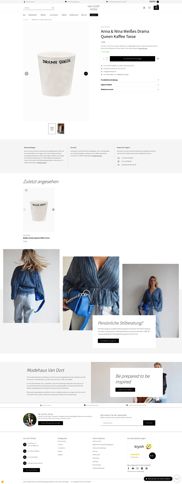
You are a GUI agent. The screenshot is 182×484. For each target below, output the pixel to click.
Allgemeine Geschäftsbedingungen (103, 444)
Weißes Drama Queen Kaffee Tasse (41, 20)
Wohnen (43, 15)
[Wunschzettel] (149, 8)
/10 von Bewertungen (116, 74)
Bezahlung (96, 458)
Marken (64, 15)
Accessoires (54, 15)
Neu (24, 15)
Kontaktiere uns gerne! (108, 341)
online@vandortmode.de (128, 165)
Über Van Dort (97, 441)
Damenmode (32, 15)
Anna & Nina (105, 27)
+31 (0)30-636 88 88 (127, 158)
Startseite (25, 20)
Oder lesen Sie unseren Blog (135, 471)
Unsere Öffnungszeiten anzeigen (50, 423)
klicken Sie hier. (42, 163)
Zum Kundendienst (31, 470)
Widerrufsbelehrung (98, 468)
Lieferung (95, 461)
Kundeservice (74, 15)
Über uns (84, 15)
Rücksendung (97, 465)
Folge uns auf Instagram (125, 390)
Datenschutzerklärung (99, 448)
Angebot (93, 15)
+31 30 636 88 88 (126, 161)
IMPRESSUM (96, 455)
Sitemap (95, 451)
